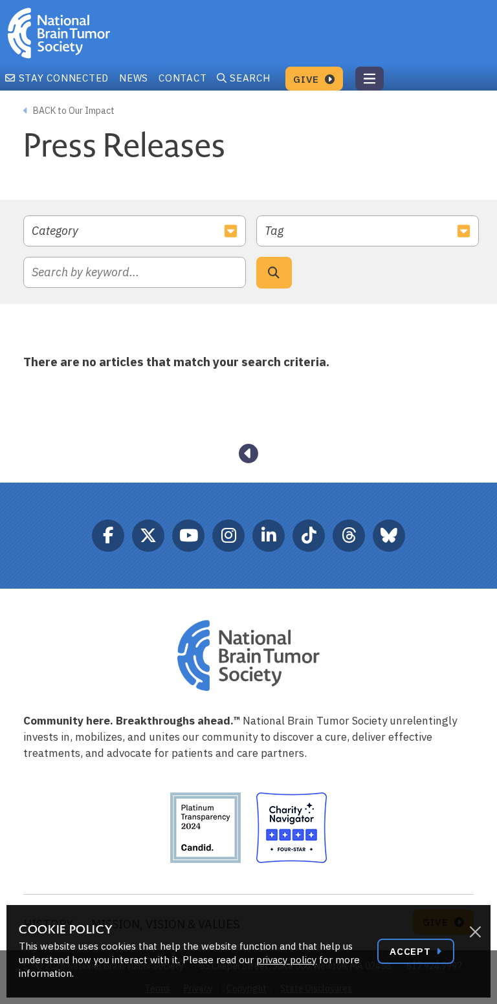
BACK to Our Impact (73, 110)
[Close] (475, 932)
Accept (412, 951)
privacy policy (286, 960)
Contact (182, 78)
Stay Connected (62, 78)
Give (307, 79)
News (133, 78)
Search (250, 78)
